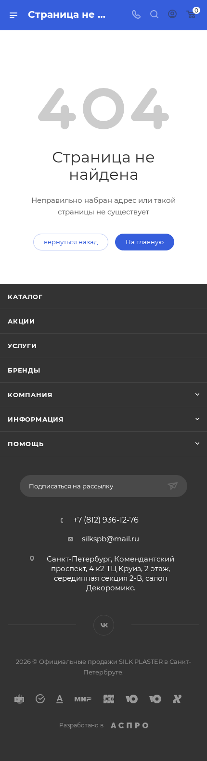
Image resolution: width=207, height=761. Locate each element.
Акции (21, 321)
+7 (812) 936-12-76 (106, 520)
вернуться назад (71, 242)
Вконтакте (103, 625)
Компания (30, 395)
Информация (36, 419)
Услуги (22, 345)
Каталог (25, 296)
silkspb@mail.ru (110, 538)
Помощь (26, 444)
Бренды (24, 370)
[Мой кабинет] (172, 15)
